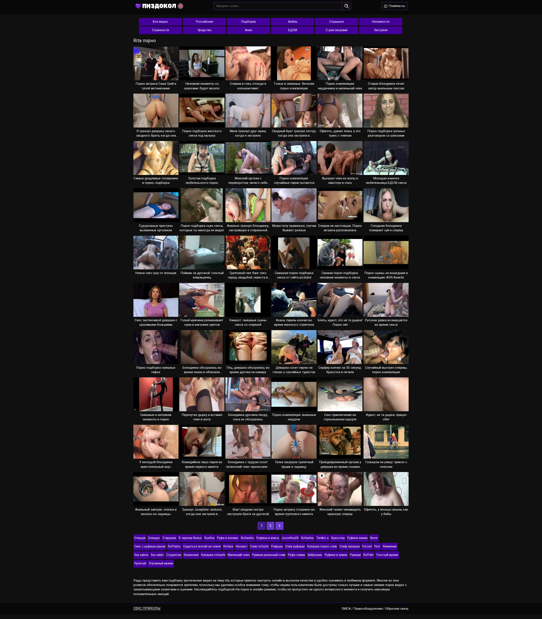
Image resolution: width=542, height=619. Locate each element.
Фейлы (292, 22)
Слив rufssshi (259, 546)
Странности (160, 30)
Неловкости (380, 22)
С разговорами (336, 30)
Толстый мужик (387, 555)
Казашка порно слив (322, 546)
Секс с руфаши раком (149, 546)
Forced (367, 546)
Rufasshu (247, 538)
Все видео (160, 22)
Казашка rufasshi (213, 555)
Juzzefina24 (290, 538)
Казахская (191, 555)
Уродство (205, 30)
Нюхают (241, 546)
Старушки (169, 538)
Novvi (374, 538)
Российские (204, 22)
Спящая (139, 538)
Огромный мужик (161, 563)
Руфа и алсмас (227, 538)
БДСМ (292, 30)
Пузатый (140, 563)
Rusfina (209, 538)
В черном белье (190, 538)
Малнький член (239, 555)
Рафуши (277, 546)
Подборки (248, 22)
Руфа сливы (296, 555)
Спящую (154, 538)
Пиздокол (159, 6)
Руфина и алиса (267, 538)
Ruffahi (368, 555)
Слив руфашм (295, 546)
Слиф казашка (349, 546)
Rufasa (228, 546)
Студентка (173, 555)
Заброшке (315, 555)
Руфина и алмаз (336, 555)
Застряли (380, 30)
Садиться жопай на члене (202, 546)
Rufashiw (307, 538)
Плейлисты (396, 6)
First (377, 546)
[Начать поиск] (346, 6)
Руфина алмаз (357, 538)
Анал (248, 30)
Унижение (390, 546)
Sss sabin (157, 555)
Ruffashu (174, 546)
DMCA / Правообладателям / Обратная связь (375, 609)
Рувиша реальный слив (268, 555)
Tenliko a (322, 538)
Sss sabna (141, 555)
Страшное (336, 22)
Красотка (338, 538)
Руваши (355, 555)
